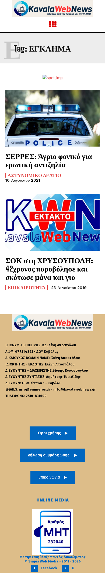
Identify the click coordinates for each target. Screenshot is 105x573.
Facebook (49, 568)
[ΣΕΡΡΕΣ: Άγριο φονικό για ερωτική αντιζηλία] (52, 118)
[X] (65, 568)
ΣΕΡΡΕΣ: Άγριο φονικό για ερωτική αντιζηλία (48, 160)
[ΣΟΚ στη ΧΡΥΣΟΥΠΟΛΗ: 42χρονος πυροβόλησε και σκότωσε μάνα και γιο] (52, 222)
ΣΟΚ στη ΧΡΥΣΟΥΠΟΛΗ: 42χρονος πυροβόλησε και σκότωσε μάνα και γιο (49, 269)
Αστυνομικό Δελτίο (34, 175)
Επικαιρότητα (27, 287)
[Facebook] (34, 568)
